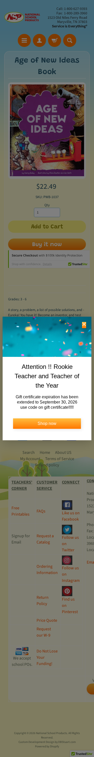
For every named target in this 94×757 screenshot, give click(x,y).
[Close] (84, 325)
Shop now (47, 423)
